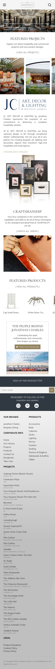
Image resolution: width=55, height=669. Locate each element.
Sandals (7, 549)
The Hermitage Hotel (13, 595)
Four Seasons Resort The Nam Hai (20, 497)
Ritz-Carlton (9, 537)
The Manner (9, 607)
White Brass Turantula (36, 312)
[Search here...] (49, 4)
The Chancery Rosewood (15, 584)
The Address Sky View (14, 578)
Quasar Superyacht (13, 526)
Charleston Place (12, 479)
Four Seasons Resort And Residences (21, 491)
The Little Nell (10, 601)
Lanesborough (10, 520)
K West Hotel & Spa (13, 508)
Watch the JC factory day (29, 347)
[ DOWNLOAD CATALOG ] (16, 151)
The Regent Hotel (12, 613)
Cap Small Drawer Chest (11, 312)
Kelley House (10, 514)
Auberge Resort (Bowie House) (18, 473)
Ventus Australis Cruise (15, 624)
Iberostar (8, 502)
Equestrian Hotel (11, 485)
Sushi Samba (10, 566)
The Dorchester (11, 590)
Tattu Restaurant (12, 572)
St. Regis (8, 560)
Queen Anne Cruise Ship (15, 531)
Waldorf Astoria (11, 630)
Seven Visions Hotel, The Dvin (18, 555)
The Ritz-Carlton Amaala (15, 619)
